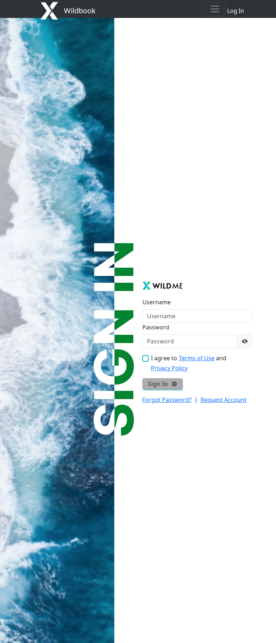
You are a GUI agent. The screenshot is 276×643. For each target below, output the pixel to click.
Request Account (224, 400)
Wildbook (80, 10)
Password (155, 327)
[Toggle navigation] (215, 9)
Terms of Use (197, 358)
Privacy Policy (169, 368)
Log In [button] (235, 11)
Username (156, 302)
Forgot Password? (167, 400)
